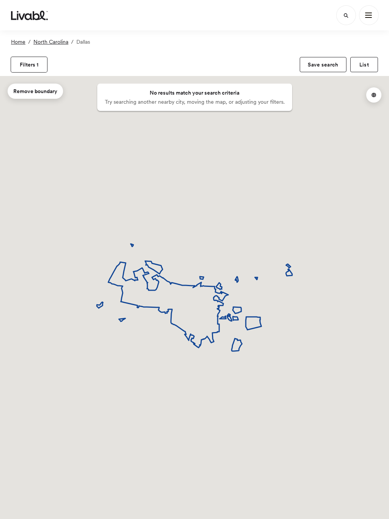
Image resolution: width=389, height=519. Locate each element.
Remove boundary (35, 91)
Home (18, 42)
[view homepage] (29, 15)
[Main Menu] (368, 15)
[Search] (346, 15)
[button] (373, 95)
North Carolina (50, 42)
